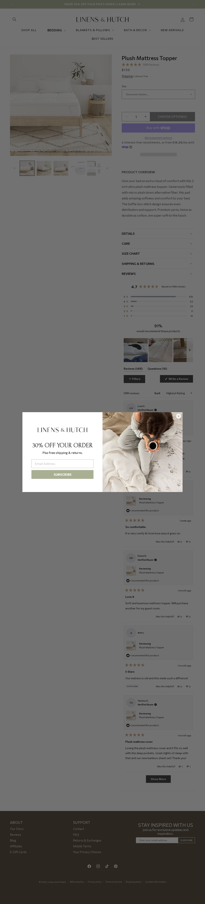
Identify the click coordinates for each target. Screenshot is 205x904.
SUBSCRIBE (62, 474)
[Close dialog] (179, 416)
